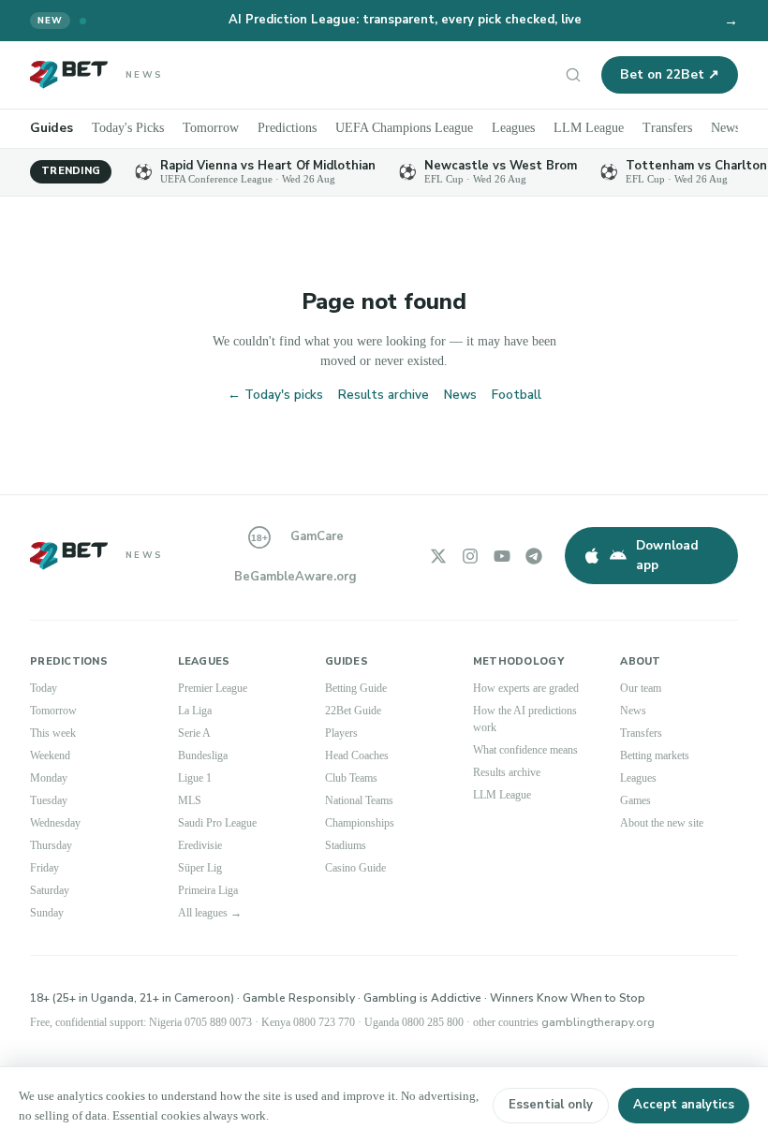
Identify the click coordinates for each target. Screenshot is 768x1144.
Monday (51, 777)
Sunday (49, 912)
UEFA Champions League (422, 128)
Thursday (55, 845)
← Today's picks (275, 394)
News (460, 394)
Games (638, 800)
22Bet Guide (357, 710)
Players (344, 733)
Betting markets (661, 755)
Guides (51, 128)
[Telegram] (533, 556)
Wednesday (61, 822)
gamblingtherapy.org (674, 1022)
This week (55, 733)
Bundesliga (208, 755)
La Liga (196, 710)
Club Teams (356, 777)
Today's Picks (131, 128)
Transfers (696, 128)
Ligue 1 (196, 777)
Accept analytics (683, 1104)
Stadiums (350, 845)
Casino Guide (360, 867)
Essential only (551, 1104)
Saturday (53, 890)
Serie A (196, 733)
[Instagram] (470, 556)
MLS (188, 800)
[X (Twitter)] (438, 556)
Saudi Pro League (223, 822)
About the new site (669, 822)
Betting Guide (360, 688)
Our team (644, 688)
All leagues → (215, 912)
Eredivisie (203, 845)
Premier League (217, 688)
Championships (367, 822)
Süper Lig (202, 867)
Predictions (300, 128)
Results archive (383, 394)
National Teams (366, 800)
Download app (667, 554)
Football (516, 394)
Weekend (54, 755)
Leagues (537, 128)
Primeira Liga (211, 890)
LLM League (615, 128)
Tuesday (52, 800)
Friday (46, 867)
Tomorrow (218, 128)
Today (46, 688)
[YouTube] (502, 556)
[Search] (573, 75)
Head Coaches (363, 755)
